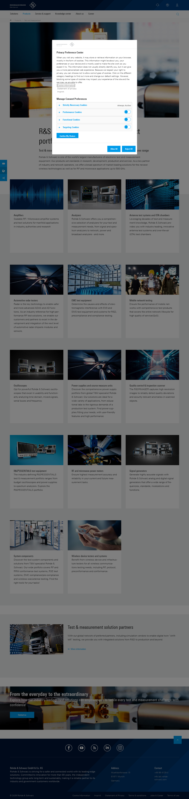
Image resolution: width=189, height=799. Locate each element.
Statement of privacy (66, 88)
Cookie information (66, 85)
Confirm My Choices (67, 136)
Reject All (128, 149)
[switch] (127, 112)
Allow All (113, 149)
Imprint (60, 91)
